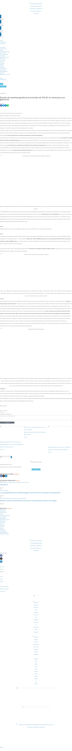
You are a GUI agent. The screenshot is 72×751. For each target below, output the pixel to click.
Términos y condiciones (4, 589)
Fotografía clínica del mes (4, 519)
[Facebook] (1, 476)
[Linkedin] (6, 476)
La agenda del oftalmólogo (5, 515)
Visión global (2, 529)
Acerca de (2, 566)
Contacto (1, 36)
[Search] (11, 457)
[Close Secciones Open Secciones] (0, 28)
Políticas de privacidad (4, 586)
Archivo (1, 30)
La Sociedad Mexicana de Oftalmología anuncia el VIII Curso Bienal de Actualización (30, 493)
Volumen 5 (4, 485)
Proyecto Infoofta (3, 512)
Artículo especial (3, 516)
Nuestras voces (3, 521)
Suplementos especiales (4, 533)
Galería (1, 579)
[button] (1, 105)
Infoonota (2, 526)
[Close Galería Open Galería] (0, 34)
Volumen (1, 24)
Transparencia (2, 591)
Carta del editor (3, 511)
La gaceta (1, 528)
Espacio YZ (2, 524)
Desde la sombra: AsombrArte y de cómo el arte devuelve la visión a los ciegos (28, 501)
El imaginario (2, 525)
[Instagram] (3, 476)
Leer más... (2, 449)
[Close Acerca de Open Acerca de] (0, 21)
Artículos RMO (2, 518)
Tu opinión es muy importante (5, 414)
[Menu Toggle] (0, 16)
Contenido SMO (3, 531)
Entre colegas (2, 522)
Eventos (1, 514)
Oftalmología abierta (4, 532)
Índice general (2, 509)
